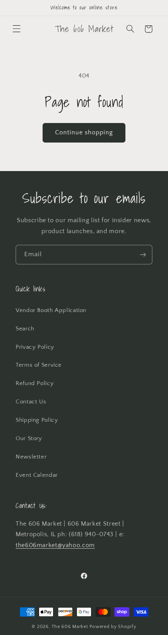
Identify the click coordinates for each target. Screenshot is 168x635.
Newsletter (31, 457)
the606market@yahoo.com (55, 545)
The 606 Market (70, 626)
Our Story (29, 438)
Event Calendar (37, 475)
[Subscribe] (143, 254)
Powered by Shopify (112, 626)
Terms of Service (39, 365)
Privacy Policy (35, 347)
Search (25, 329)
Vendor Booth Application (51, 310)
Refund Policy (35, 383)
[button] (16, 29)
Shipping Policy (37, 420)
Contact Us (31, 402)
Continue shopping (84, 132)
